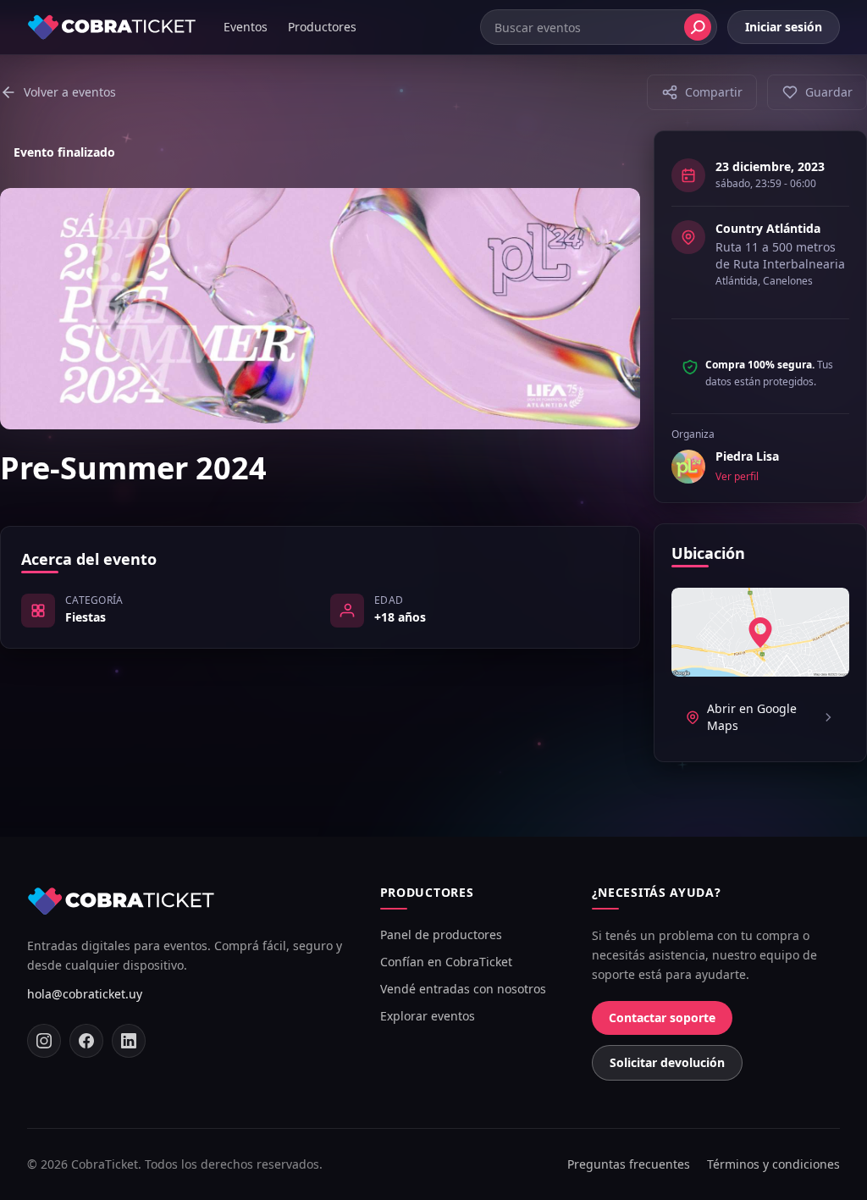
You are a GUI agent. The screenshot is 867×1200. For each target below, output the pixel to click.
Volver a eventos (70, 92)
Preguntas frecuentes (628, 1164)
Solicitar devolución (667, 1062)
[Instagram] (44, 1041)
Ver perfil (737, 477)
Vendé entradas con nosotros (463, 989)
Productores (322, 27)
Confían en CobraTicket (446, 962)
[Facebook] (86, 1041)
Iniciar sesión (783, 27)
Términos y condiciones (773, 1164)
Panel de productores (441, 934)
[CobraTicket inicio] (111, 27)
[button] (702, 92)
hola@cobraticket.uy (84, 994)
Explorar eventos (427, 1016)
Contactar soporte (662, 1017)
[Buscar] (697, 27)
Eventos (246, 27)
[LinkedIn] (129, 1041)
